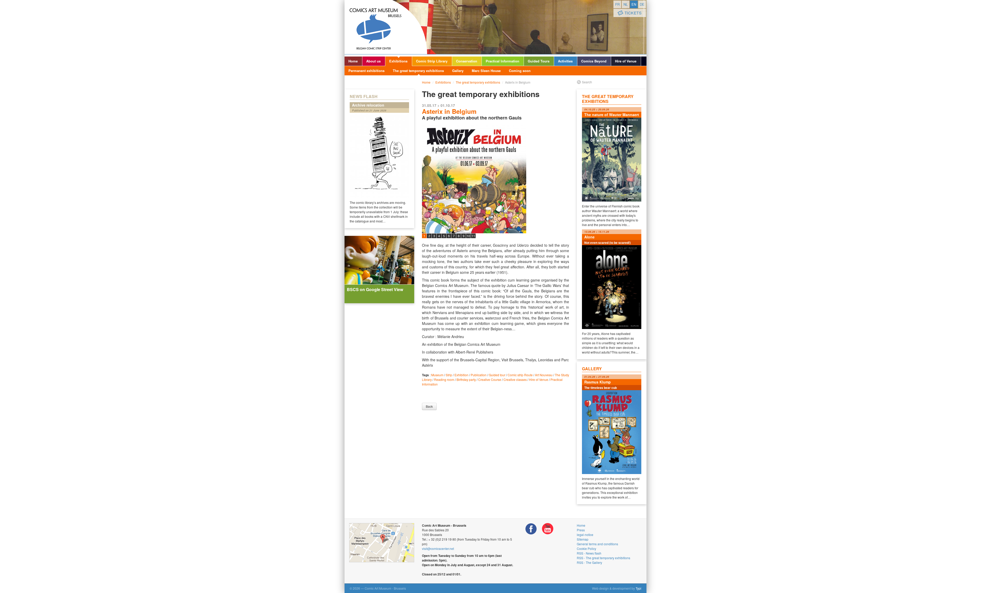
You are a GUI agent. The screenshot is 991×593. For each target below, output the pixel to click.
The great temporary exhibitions (418, 70)
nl (626, 4)
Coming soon (520, 70)
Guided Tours (538, 61)
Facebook (531, 529)
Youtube (548, 529)
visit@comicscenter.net (438, 548)
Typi (638, 588)
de (642, 4)
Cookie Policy (586, 548)
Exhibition (461, 375)
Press (581, 530)
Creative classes (515, 379)
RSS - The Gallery (589, 562)
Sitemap (582, 539)
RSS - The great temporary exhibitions (603, 558)
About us (373, 61)
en (634, 4)
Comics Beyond (593, 61)
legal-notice (585, 534)
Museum (437, 375)
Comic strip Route (520, 375)
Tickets (633, 12)
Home (353, 61)
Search (587, 82)
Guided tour (497, 375)
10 (468, 236)
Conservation (466, 61)
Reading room (444, 379)
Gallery (457, 70)
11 (473, 236)
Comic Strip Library (431, 61)
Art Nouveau (544, 375)
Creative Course (489, 379)
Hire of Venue (625, 61)
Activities (565, 61)
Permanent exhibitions (366, 70)
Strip (449, 375)
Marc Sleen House (486, 70)
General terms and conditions (597, 544)
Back (429, 406)
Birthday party (466, 379)
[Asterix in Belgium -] (495, 196)
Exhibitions (398, 61)
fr (617, 4)
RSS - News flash (589, 553)
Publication (478, 375)
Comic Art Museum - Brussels (386, 27)
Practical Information (502, 61)
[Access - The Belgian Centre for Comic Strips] (381, 542)
